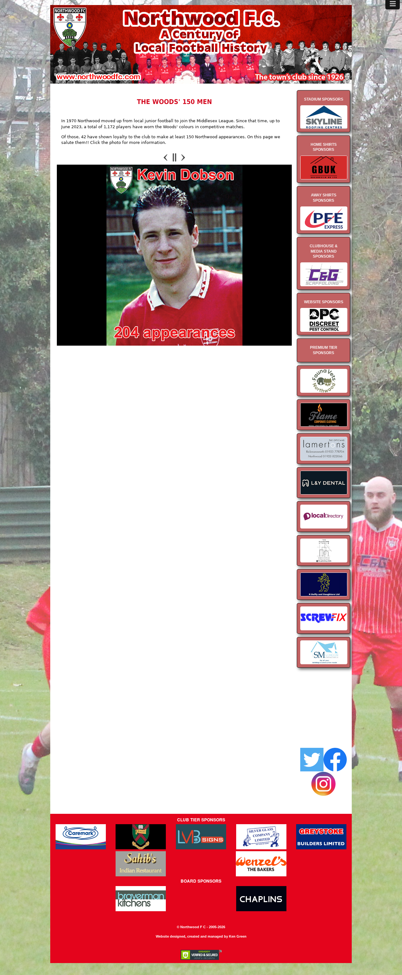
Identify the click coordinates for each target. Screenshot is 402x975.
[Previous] (166, 157)
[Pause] (174, 157)
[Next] (182, 157)
